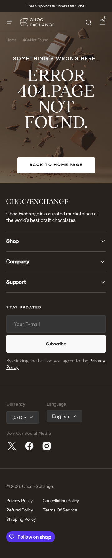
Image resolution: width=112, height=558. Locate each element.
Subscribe (56, 344)
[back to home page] (56, 97)
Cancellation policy (61, 500)
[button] (9, 22)
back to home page (56, 165)
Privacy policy (19, 500)
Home (11, 40)
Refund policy (19, 510)
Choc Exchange (37, 486)
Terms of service (60, 510)
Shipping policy (21, 519)
